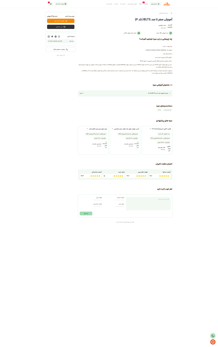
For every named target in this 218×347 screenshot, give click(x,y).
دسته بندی (154, 4)
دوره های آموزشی (163, 13)
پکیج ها (146, 4)
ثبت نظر (86, 213)
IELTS (159, 110)
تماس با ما (122, 4)
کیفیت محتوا (120, 197)
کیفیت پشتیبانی (97, 204)
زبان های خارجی (167, 110)
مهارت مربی (99, 197)
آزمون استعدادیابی (132, 4)
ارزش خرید (121, 204)
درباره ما (116, 4)
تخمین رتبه (109, 4)
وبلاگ (140, 4)
